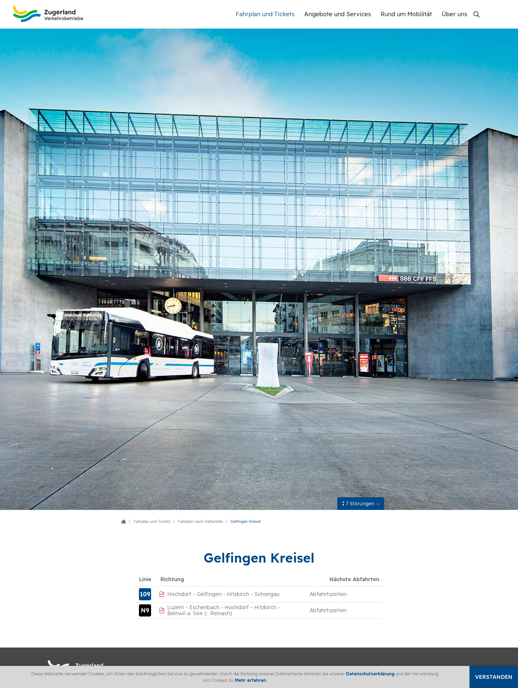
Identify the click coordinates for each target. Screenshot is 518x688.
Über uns (454, 14)
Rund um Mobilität (406, 14)
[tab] (360, 503)
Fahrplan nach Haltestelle (200, 521)
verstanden (493, 676)
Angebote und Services (337, 14)
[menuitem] (267, 14)
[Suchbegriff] (476, 14)
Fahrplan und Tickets (265, 14)
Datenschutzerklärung (370, 673)
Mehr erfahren (250, 680)
